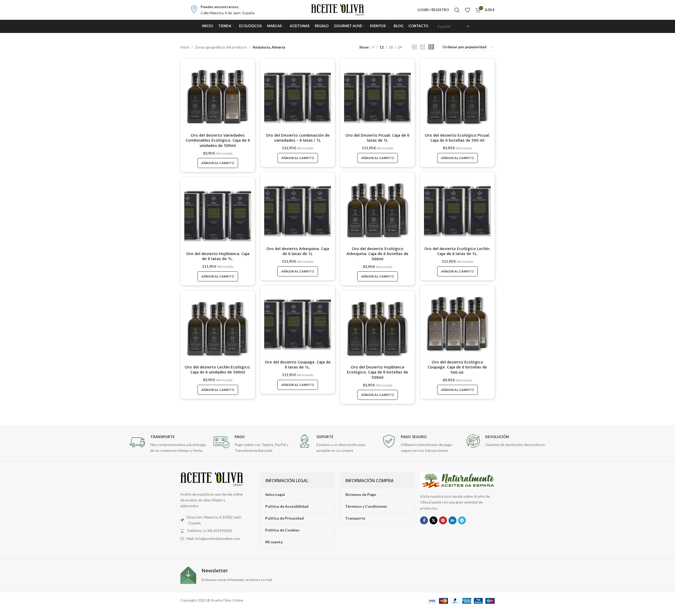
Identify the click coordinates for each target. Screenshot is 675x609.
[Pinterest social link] (443, 520)
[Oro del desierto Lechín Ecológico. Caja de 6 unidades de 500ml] (217, 328)
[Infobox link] (222, 10)
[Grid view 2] (414, 47)
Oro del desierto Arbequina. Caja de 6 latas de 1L (297, 251)
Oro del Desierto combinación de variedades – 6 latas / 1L (298, 137)
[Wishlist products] (467, 10)
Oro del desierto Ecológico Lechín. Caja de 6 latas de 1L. (457, 251)
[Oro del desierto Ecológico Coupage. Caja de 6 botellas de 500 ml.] (457, 323)
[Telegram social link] (462, 520)
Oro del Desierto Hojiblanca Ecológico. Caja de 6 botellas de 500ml (377, 372)
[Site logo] (337, 9)
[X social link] (433, 520)
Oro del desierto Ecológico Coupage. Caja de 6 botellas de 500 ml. (457, 367)
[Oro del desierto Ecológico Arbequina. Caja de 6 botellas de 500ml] (377, 209)
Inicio (184, 47)
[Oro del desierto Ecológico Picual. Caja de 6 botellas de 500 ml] (457, 96)
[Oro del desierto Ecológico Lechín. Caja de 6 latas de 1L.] (457, 209)
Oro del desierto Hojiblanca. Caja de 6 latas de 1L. (217, 256)
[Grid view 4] (431, 47)
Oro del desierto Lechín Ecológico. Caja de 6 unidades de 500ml (218, 369)
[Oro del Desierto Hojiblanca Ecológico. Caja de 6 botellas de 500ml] (377, 328)
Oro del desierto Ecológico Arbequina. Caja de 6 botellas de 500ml (377, 253)
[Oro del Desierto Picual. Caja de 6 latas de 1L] (377, 96)
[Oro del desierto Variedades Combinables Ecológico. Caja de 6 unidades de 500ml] (217, 96)
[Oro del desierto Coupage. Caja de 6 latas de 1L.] (297, 323)
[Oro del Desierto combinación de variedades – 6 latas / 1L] (297, 96)
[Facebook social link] (424, 520)
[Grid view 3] (422, 47)
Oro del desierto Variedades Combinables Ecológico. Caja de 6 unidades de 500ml (218, 140)
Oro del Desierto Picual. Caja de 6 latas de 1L (377, 137)
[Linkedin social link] (452, 520)
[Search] (457, 10)
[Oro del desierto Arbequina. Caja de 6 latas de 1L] (297, 209)
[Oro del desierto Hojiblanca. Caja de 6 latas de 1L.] (217, 214)
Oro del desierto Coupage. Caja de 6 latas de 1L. (298, 364)
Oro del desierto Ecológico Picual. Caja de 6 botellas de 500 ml (457, 137)
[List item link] (211, 531)
